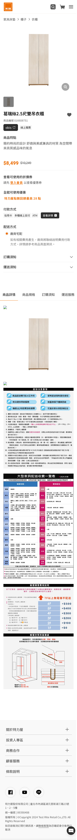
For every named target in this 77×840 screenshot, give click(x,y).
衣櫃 (35, 19)
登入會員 (16, 182)
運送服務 (68, 294)
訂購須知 (48, 294)
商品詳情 (9, 294)
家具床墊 (9, 19)
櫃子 (24, 19)
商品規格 (28, 294)
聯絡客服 (43, 825)
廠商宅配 (16, 233)
